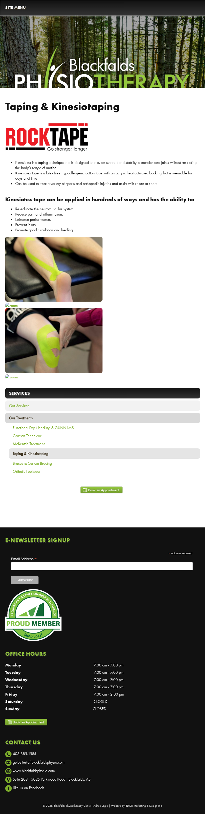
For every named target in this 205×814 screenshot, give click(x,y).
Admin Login (101, 806)
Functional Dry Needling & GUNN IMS (43, 427)
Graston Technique (27, 435)
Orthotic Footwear (26, 471)
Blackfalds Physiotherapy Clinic (72, 806)
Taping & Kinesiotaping (30, 453)
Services (19, 393)
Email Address (23, 559)
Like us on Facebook (28, 787)
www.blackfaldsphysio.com (34, 770)
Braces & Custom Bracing (32, 463)
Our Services (19, 405)
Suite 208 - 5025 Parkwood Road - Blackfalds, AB (51, 779)
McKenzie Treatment (28, 443)
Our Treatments (21, 418)
